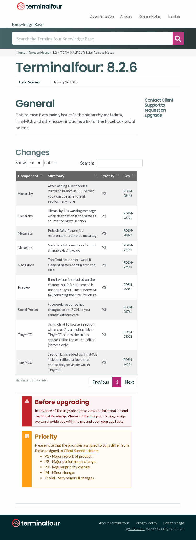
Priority (108, 176)
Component (28, 176)
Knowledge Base (28, 24)
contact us (87, 416)
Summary (56, 176)
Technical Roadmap (50, 416)
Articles (126, 16)
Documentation (102, 16)
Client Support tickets (80, 451)
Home (21, 52)
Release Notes (150, 16)
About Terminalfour (114, 523)
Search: (87, 162)
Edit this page (173, 523)
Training (173, 16)
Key (127, 176)
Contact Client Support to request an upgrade (159, 107)
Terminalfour (136, 529)
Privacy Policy (146, 523)
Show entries (37, 162)
